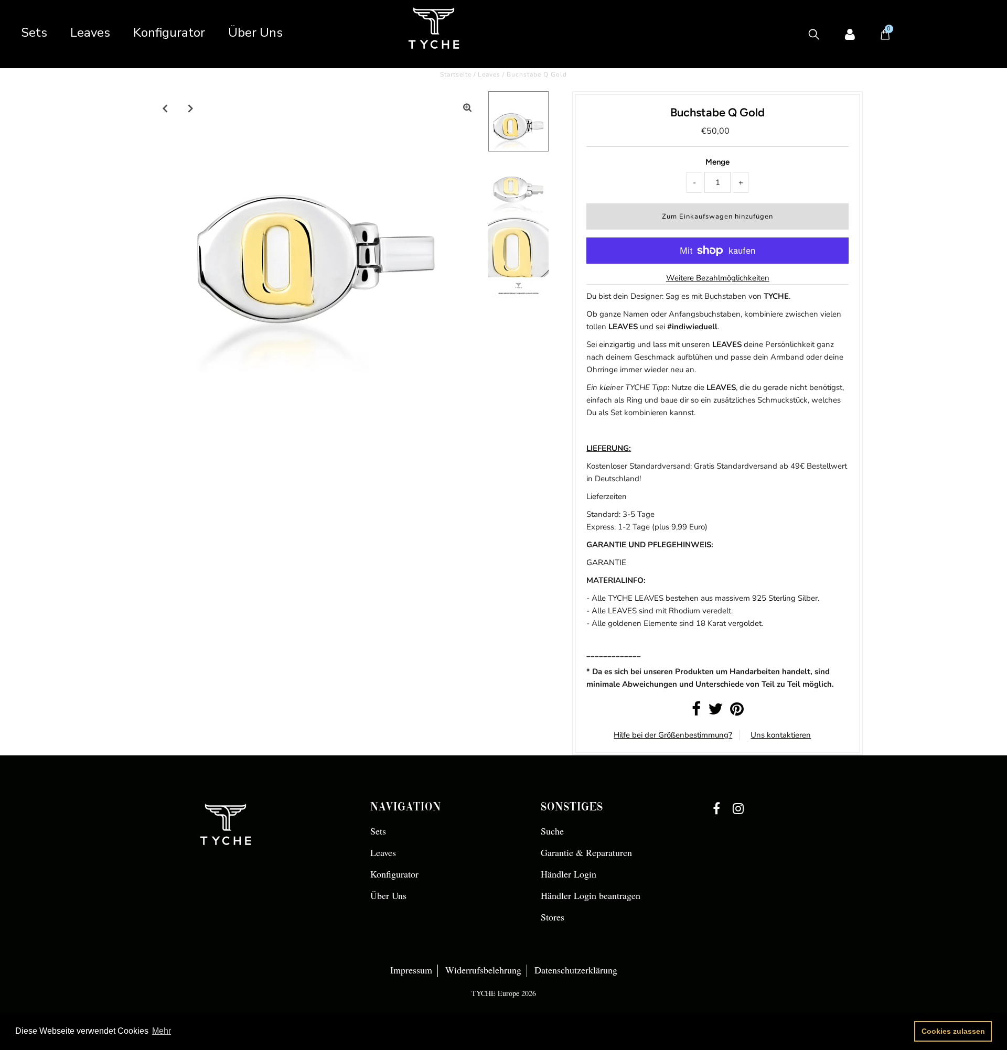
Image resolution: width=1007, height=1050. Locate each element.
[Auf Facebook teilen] (696, 712)
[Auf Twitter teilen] (715, 712)
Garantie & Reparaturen (586, 852)
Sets (34, 32)
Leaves (90, 32)
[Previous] (165, 108)
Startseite (456, 74)
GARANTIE (606, 562)
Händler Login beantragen (590, 895)
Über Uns (255, 32)
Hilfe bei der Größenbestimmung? (673, 735)
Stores (552, 917)
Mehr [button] (161, 1030)
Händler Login (568, 874)
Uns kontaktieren (781, 735)
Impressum (411, 970)
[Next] (190, 108)
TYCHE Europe (495, 993)
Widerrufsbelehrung (483, 970)
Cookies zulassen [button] (953, 1031)
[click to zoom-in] (467, 108)
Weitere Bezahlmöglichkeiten (717, 278)
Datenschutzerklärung (575, 970)
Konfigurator (169, 32)
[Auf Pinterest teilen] (737, 712)
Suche (552, 831)
